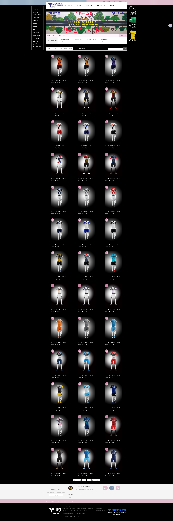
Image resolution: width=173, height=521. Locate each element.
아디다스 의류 (36, 38)
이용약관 (57, 501)
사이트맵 (71, 501)
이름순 (65, 48)
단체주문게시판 (101, 5)
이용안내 (52, 501)
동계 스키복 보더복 (37, 46)
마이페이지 (125, 1)
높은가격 (54, 48)
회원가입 (108, 1)
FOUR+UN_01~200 (104, 40)
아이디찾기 (113, 1)
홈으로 (47, 501)
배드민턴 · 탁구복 (37, 14)
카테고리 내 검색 (123, 35)
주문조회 (53, 1)
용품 (34, 29)
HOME (48, 35)
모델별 (70, 48)
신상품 (79, 5)
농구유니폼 (35, 12)
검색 (125, 48)
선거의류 (35, 44)
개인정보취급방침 (64, 501)
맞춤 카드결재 (36, 41)
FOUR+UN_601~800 (64, 40)
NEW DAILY (36, 17)
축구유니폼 (35, 9)
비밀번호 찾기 (119, 1)
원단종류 (112, 5)
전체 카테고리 (69, 5)
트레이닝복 (35, 20)
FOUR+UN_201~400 (61, 35)
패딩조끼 (35, 26)
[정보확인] (84, 508)
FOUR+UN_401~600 (78, 40)
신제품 (48, 48)
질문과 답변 (89, 5)
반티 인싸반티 (36, 32)
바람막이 (35, 23)
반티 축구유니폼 (36, 35)
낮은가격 (60, 48)
